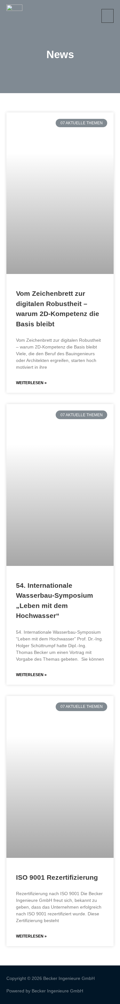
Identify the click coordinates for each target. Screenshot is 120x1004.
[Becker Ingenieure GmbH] (14, 15)
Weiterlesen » (31, 383)
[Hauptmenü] (107, 16)
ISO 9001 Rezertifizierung (57, 877)
